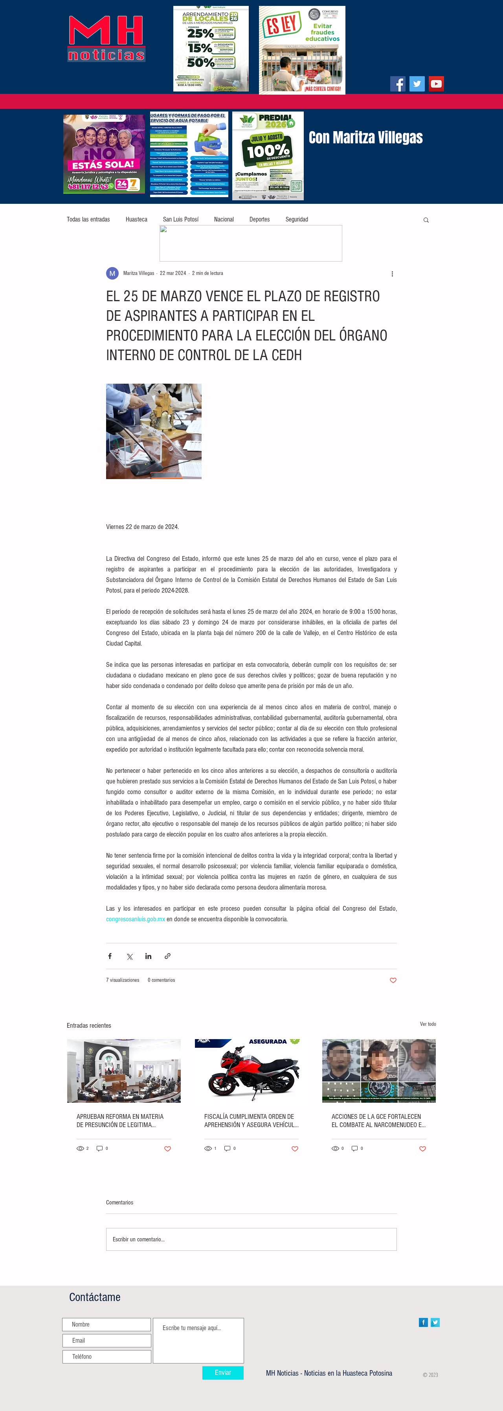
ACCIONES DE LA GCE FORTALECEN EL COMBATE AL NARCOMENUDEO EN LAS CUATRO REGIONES (378, 1121)
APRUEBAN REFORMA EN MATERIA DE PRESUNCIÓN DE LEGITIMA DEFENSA (120, 1121)
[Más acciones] (392, 273)
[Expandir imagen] (154, 431)
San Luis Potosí (180, 219)
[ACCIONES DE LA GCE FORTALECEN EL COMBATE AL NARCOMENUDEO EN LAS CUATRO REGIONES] (379, 1071)
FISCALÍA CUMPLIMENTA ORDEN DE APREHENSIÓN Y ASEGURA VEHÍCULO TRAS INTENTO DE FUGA (251, 1121)
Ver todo (428, 1024)
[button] (426, 219)
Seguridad (297, 219)
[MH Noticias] (398, 84)
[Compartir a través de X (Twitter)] (129, 956)
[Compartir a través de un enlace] (167, 956)
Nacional (224, 219)
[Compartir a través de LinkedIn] (148, 956)
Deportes (260, 219)
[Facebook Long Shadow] (423, 1322)
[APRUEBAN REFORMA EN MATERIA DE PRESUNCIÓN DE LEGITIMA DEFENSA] (124, 1071)
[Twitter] (417, 84)
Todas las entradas (88, 219)
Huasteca (136, 219)
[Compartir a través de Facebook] (110, 956)
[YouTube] (436, 84)
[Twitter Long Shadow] (435, 1322)
